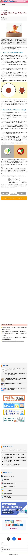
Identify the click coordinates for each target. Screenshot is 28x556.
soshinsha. (16, 554)
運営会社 (2, 551)
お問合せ (2, 547)
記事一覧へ (13, 193)
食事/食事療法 (4, 19)
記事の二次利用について (5, 549)
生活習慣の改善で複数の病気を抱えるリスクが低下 (13, 341)
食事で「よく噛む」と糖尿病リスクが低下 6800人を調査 (13, 168)
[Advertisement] (14, 261)
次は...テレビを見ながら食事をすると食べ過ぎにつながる (13, 176)
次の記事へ (22, 193)
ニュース (3, 4)
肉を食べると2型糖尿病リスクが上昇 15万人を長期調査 (13, 170)
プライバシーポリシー (5, 545)
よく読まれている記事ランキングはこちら (14, 198)
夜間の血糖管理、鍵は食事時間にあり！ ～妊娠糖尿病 (13, 331)
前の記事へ (5, 193)
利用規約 (2, 542)
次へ (17, 179)
